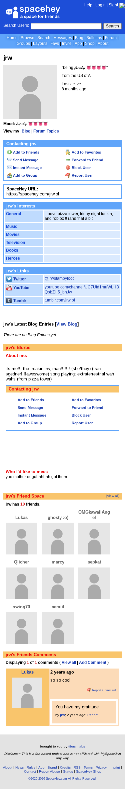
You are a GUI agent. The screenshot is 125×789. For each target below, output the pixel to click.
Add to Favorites (86, 152)
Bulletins (94, 37)
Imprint (115, 767)
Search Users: (16, 25)
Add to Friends (25, 152)
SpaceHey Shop (88, 771)
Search (112, 26)
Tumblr (19, 300)
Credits (65, 767)
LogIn (100, 5)
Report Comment (103, 690)
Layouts (40, 43)
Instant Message (27, 168)
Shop (90, 43)
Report (92, 715)
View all (69, 662)
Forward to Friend (87, 160)
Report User (82, 175)
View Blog (66, 324)
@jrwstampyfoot (59, 278)
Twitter (19, 279)
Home (12, 37)
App (78, 43)
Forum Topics (46, 131)
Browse (27, 37)
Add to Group (24, 175)
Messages (62, 37)
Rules (31, 767)
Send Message (25, 160)
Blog (79, 37)
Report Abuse (49, 771)
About (103, 43)
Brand (52, 767)
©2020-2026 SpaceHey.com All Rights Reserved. (62, 778)
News (19, 767)
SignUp (115, 5)
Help (88, 5)
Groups (23, 43)
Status (68, 771)
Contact (30, 771)
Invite (67, 43)
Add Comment (92, 662)
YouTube (20, 287)
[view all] (112, 496)
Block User (81, 168)
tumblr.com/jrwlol (60, 300)
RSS (77, 767)
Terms (88, 767)
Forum (111, 37)
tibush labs (76, 746)
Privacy (101, 767)
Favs (54, 43)
